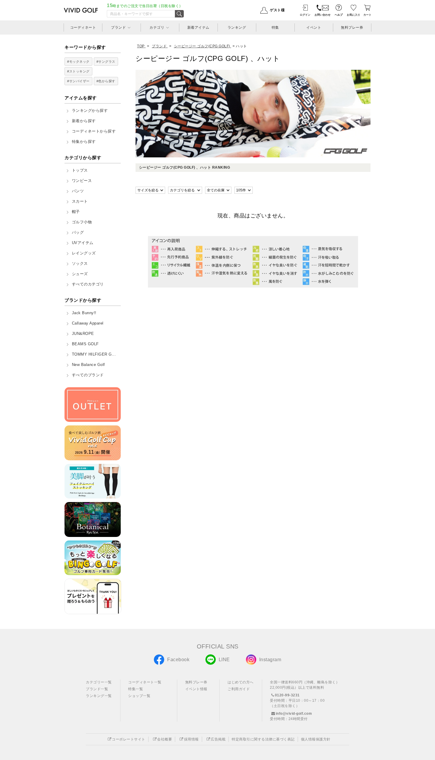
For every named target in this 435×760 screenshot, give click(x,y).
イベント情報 (196, 689)
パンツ (78, 191)
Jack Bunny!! (84, 313)
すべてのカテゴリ (88, 284)
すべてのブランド (88, 375)
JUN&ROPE (83, 334)
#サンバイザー (78, 81)
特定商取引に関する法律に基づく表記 (263, 739)
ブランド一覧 (97, 689)
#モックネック (78, 61)
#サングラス (105, 61)
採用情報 (191, 739)
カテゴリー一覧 (99, 682)
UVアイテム (83, 243)
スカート (80, 201)
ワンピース (82, 181)
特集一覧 (135, 689)
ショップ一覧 (139, 696)
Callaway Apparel (88, 323)
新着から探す (84, 121)
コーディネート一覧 (145, 682)
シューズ (80, 274)
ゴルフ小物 (82, 222)
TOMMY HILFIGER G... (94, 354)
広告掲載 (218, 739)
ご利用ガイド (239, 689)
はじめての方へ (241, 682)
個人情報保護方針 (316, 739)
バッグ (78, 232)
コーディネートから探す (94, 131)
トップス (80, 170)
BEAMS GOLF (85, 344)
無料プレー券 (196, 682)
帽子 (76, 212)
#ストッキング (78, 71)
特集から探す (84, 142)
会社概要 (164, 739)
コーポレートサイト (128, 739)
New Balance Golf (88, 365)
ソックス (80, 264)
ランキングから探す (90, 111)
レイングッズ (84, 253)
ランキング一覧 (99, 696)
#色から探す (105, 81)
